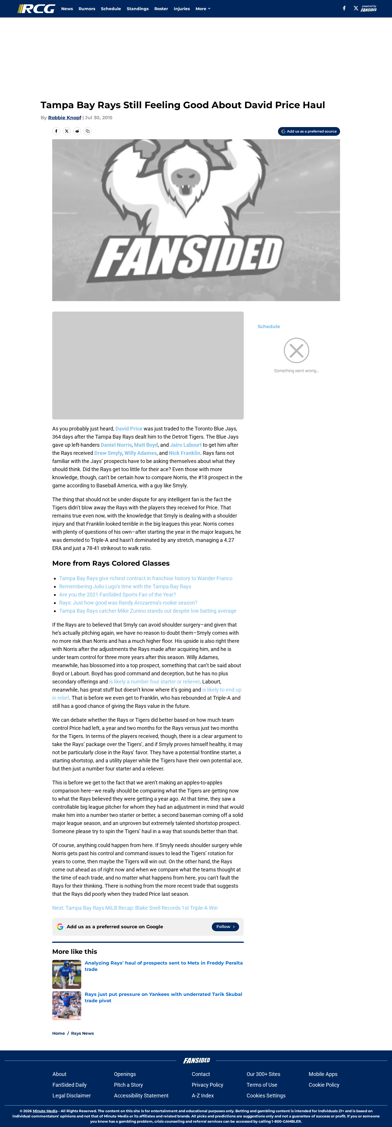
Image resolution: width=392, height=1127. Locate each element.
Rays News (82, 1033)
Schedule (111, 8)
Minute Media (45, 1111)
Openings (125, 1074)
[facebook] (344, 8)
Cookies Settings (266, 1095)
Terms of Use (262, 1085)
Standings (138, 8)
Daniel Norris (116, 445)
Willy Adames (140, 453)
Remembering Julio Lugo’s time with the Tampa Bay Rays (125, 586)
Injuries (182, 8)
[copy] (88, 131)
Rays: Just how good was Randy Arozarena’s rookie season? (128, 603)
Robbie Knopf (64, 117)
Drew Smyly (108, 453)
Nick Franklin (184, 453)
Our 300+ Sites (263, 1074)
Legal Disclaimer (72, 1095)
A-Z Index (203, 1095)
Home (58, 1033)
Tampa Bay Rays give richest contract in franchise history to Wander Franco (145, 578)
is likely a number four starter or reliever (154, 682)
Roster (161, 8)
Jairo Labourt (186, 445)
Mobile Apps (323, 1074)
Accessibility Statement (141, 1095)
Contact (201, 1074)
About (59, 1074)
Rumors (87, 8)
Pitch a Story (128, 1085)
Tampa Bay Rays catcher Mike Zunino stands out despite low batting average (147, 611)
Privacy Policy (207, 1085)
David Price (128, 429)
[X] (356, 8)
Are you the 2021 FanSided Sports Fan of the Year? (117, 594)
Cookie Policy (324, 1085)
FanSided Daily (70, 1085)
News (67, 8)
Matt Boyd (146, 445)
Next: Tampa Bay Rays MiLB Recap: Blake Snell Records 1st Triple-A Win (135, 908)
